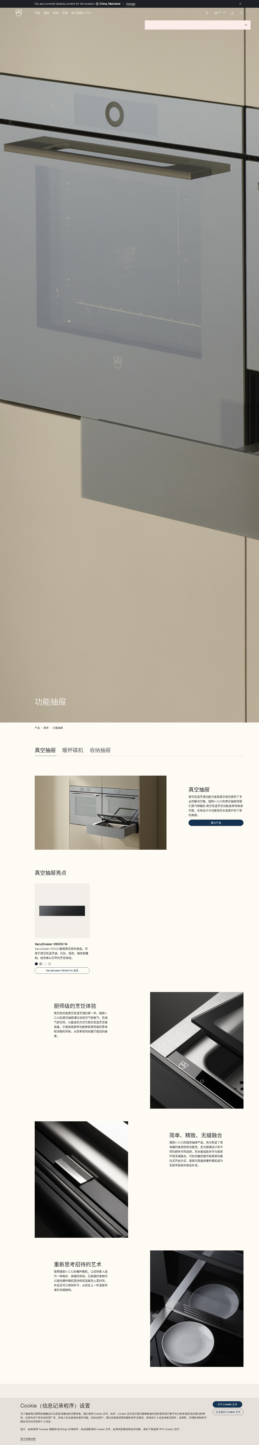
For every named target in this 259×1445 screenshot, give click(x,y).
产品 (37, 13)
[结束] (240, 4)
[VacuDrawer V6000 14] (62, 910)
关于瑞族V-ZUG (81, 13)
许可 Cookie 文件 (227, 1404)
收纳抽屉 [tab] (100, 750)
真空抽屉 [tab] (45, 750)
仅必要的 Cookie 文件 (228, 1412)
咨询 (55, 13)
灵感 (65, 13)
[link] (207, 13)
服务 (46, 13)
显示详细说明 (28, 1438)
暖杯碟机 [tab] (72, 750)
